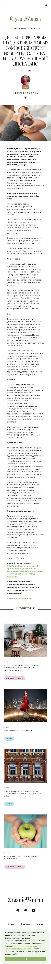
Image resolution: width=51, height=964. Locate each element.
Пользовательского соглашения (26, 946)
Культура (9, 738)
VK (30, 598)
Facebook (23, 598)
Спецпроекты (26, 924)
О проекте (12, 924)
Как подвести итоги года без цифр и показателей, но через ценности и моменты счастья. (21, 667)
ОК (25, 959)
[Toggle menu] (5, 5)
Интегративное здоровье (14, 678)
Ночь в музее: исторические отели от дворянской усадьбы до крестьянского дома (22, 793)
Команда (39, 924)
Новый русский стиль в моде (18, 731)
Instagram (12, 598)
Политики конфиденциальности (18, 949)
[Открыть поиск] (46, 5)
